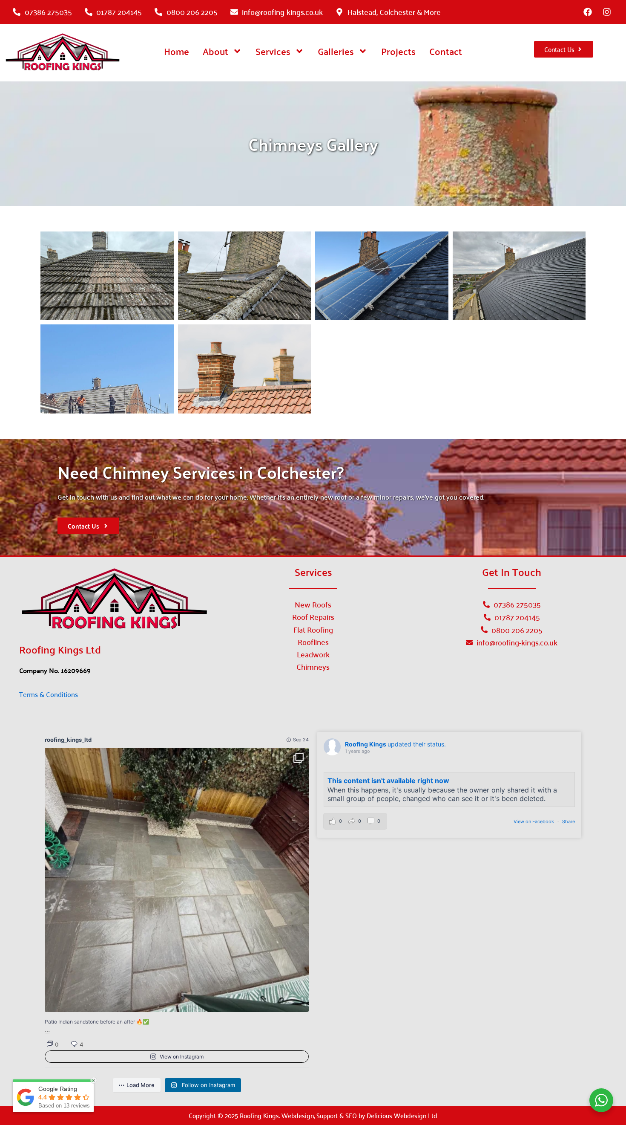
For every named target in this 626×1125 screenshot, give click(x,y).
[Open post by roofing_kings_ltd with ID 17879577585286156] (177, 880)
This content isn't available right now (388, 780)
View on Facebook (534, 821)
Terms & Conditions (48, 694)
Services (273, 51)
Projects (398, 51)
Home (176, 51)
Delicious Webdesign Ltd (402, 1115)
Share (568, 821)
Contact (445, 51)
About (215, 51)
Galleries (336, 51)
